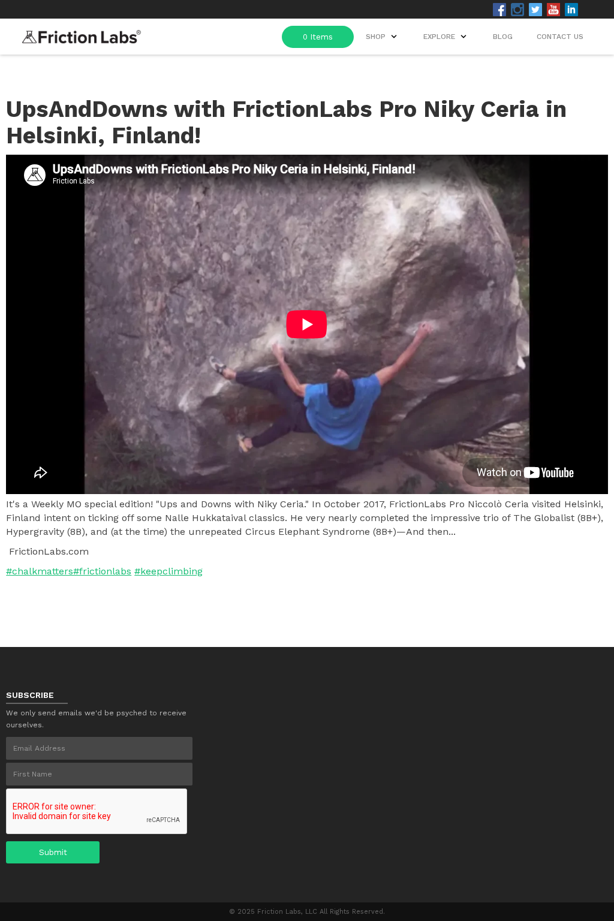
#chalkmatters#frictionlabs (68, 571)
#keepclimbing (168, 571)
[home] (82, 33)
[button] (446, 37)
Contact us (560, 36)
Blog (503, 36)
